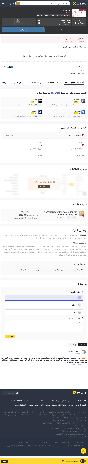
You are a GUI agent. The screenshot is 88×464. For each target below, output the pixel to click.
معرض (71, 405)
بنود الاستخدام (55, 400)
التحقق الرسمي (81, 405)
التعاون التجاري (34, 405)
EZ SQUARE (55, 442)
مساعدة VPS (45, 405)
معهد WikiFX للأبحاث (59, 405)
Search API (30, 400)
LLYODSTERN (31, 446)
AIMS (21, 442)
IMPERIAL (66, 442)
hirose (51, 446)
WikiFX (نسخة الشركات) (14, 400)
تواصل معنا (78, 400)
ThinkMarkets (78, 442)
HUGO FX (42, 446)
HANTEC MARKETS (75, 446)
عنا (85, 400)
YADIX (20, 446)
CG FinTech (61, 446)
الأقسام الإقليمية (20, 405)
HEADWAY (44, 442)
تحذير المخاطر (67, 400)
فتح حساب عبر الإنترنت (65, 30)
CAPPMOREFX (31, 442)
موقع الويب (22, 30)
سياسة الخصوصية (42, 400)
